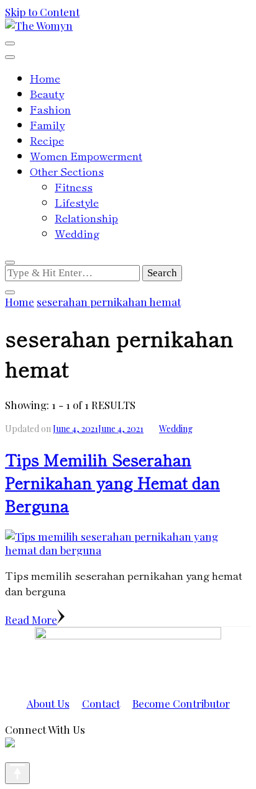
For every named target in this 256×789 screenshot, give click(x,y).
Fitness (74, 186)
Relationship (86, 217)
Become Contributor (181, 703)
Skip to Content (42, 12)
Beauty (47, 93)
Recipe (47, 140)
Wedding (77, 233)
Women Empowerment (86, 155)
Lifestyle (77, 202)
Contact (101, 703)
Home (45, 78)
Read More (31, 619)
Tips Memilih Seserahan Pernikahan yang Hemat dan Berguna (112, 482)
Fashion (50, 109)
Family (47, 124)
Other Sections (67, 171)
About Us (48, 703)
